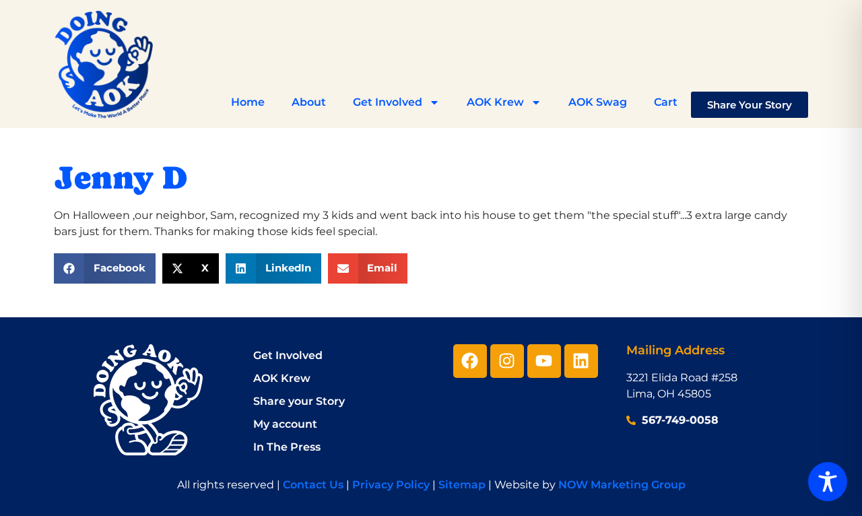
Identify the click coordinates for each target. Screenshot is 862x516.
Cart (665, 102)
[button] (105, 268)
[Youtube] (544, 361)
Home (248, 102)
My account (285, 424)
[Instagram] (507, 361)
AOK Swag (597, 102)
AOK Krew (495, 102)
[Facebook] (470, 361)
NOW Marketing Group (622, 484)
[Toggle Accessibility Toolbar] (828, 482)
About (309, 102)
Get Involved (387, 102)
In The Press (287, 447)
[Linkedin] (581, 361)
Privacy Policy (391, 484)
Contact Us (313, 484)
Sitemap (462, 484)
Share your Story (299, 401)
